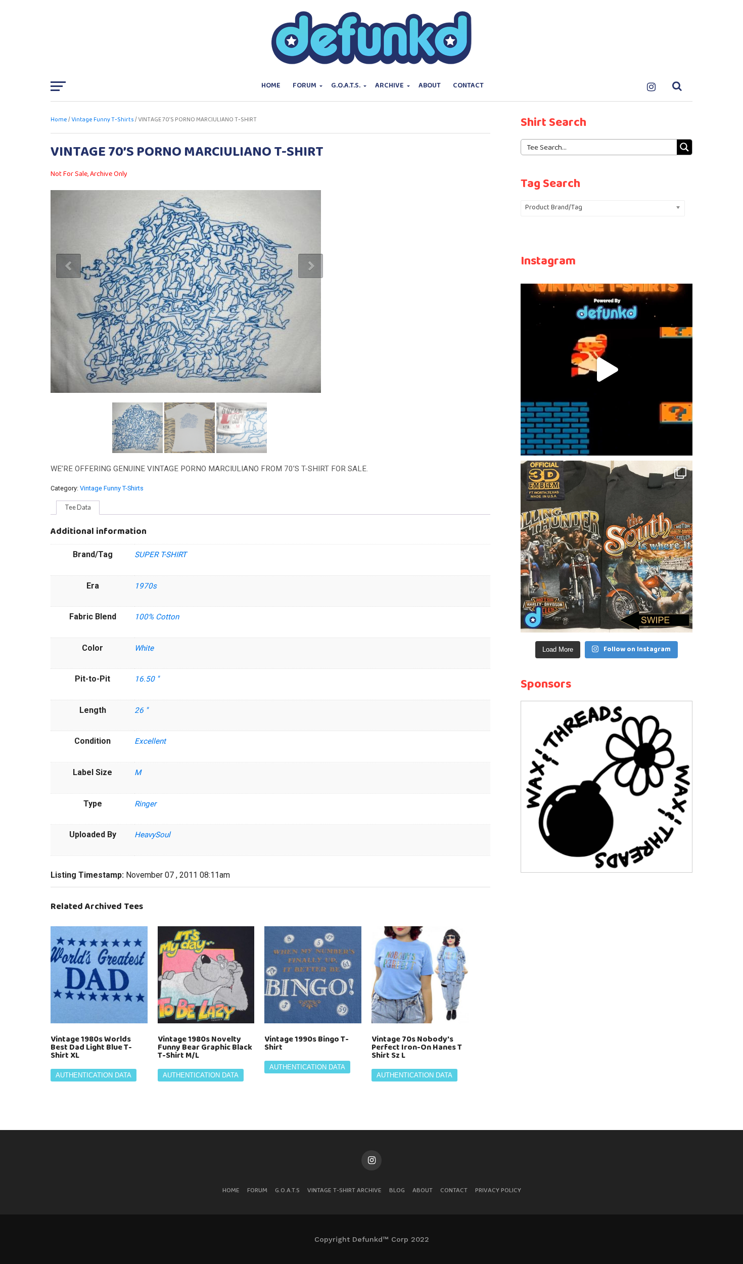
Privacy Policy (498, 1190)
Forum (304, 86)
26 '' (141, 710)
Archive (389, 86)
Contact (468, 86)
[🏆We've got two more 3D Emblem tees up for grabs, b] (606, 547)
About (430, 86)
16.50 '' (146, 679)
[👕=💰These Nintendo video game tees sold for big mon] (606, 370)
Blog (397, 1190)
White (144, 648)
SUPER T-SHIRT (160, 554)
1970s (145, 586)
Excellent (150, 741)
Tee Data (78, 507)
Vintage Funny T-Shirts (102, 120)
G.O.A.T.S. (345, 86)
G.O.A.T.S (287, 1190)
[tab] (78, 508)
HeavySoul (152, 834)
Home (271, 86)
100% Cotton (156, 616)
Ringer (145, 803)
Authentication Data (93, 1075)
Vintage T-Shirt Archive (344, 1190)
